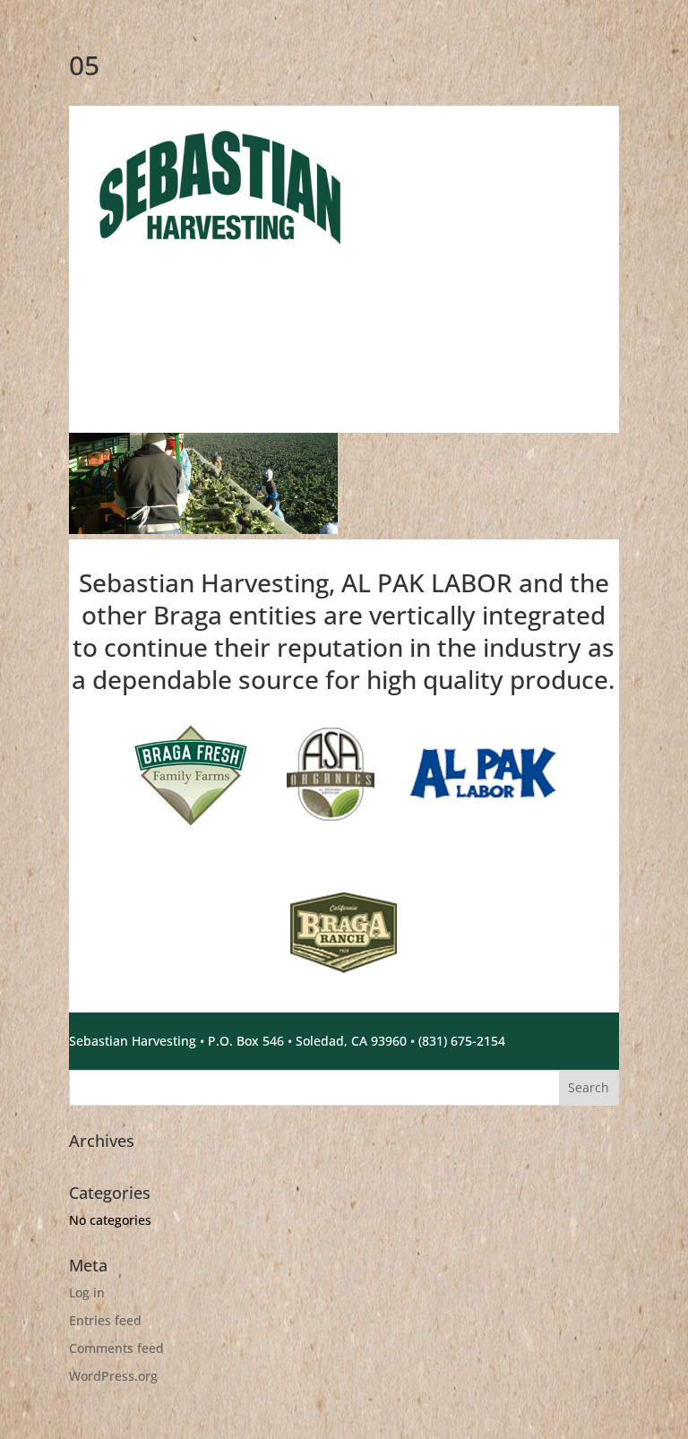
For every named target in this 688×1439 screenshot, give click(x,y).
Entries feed (105, 1320)
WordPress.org (113, 1375)
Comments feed (116, 1348)
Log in (87, 1292)
